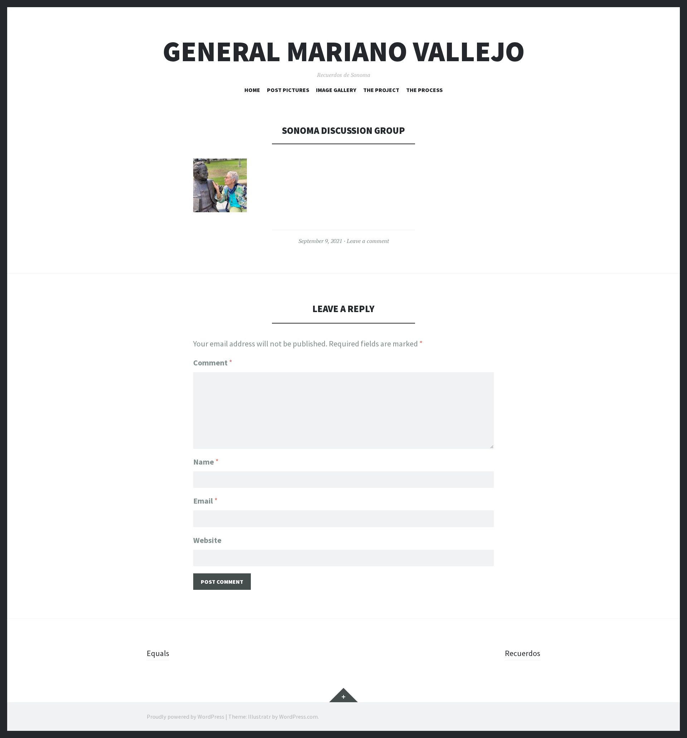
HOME (252, 89)
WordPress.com (298, 716)
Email (205, 501)
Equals (158, 653)
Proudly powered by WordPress (185, 716)
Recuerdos (522, 653)
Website (207, 540)
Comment (212, 363)
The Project (381, 89)
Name (206, 462)
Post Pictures (288, 89)
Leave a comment (368, 241)
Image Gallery (336, 89)
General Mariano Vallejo (344, 51)
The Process (424, 89)
